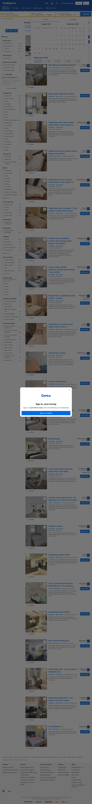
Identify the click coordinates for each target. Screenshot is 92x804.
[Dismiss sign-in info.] (69, 390)
